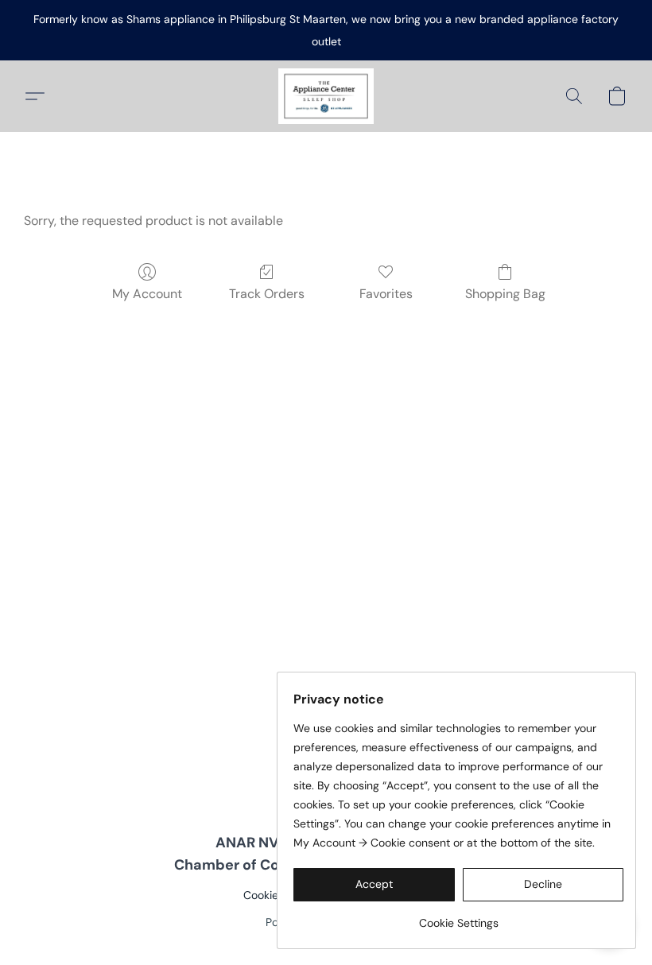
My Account (147, 293)
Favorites (386, 293)
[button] (326, 96)
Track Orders (267, 293)
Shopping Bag (505, 293)
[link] (458, 916)
